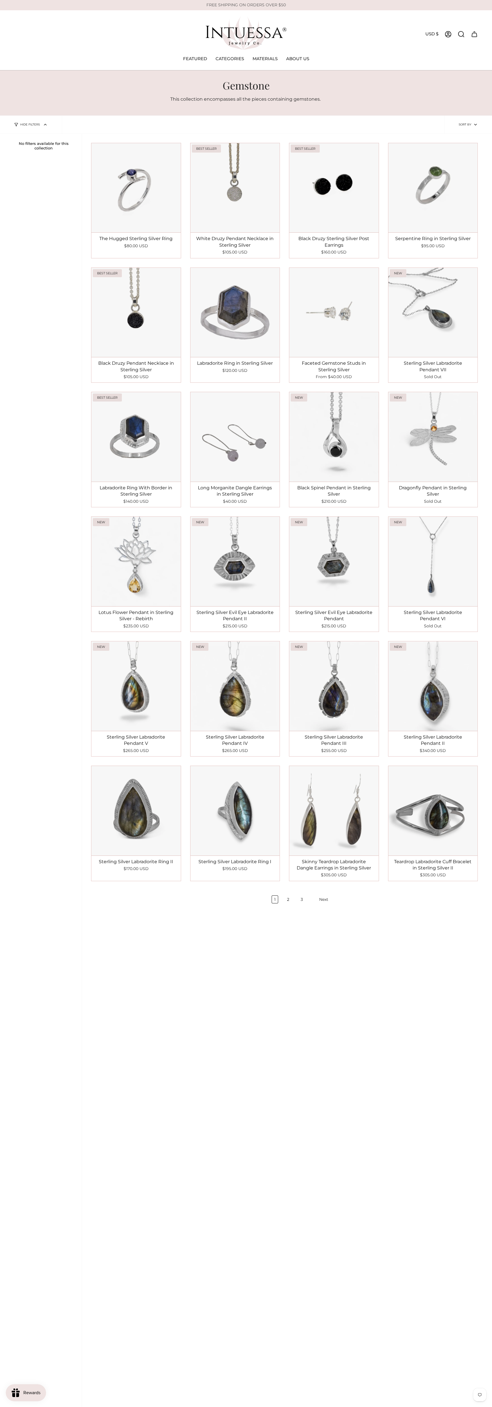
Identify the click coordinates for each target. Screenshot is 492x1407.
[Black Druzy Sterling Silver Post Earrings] (334, 188)
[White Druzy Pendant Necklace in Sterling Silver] (235, 188)
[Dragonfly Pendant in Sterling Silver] (433, 437)
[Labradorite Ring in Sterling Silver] (235, 312)
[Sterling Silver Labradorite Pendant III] (334, 686)
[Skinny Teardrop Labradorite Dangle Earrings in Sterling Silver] (334, 810)
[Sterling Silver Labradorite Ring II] (136, 810)
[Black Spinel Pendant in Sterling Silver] (334, 437)
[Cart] (474, 34)
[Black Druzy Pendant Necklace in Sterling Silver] (136, 312)
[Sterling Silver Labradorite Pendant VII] (433, 312)
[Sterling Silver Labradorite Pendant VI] (433, 561)
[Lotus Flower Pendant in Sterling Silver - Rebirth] (136, 561)
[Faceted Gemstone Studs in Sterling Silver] (334, 312)
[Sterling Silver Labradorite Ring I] (235, 810)
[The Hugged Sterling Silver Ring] (136, 188)
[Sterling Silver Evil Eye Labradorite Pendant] (334, 561)
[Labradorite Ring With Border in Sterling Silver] (136, 437)
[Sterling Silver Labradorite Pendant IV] (235, 686)
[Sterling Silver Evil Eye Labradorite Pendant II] (235, 561)
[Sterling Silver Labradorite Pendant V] (136, 686)
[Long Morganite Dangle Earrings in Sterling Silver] (235, 437)
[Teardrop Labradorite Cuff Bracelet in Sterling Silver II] (433, 810)
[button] (195, 59)
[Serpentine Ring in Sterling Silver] (433, 188)
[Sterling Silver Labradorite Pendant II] (433, 686)
